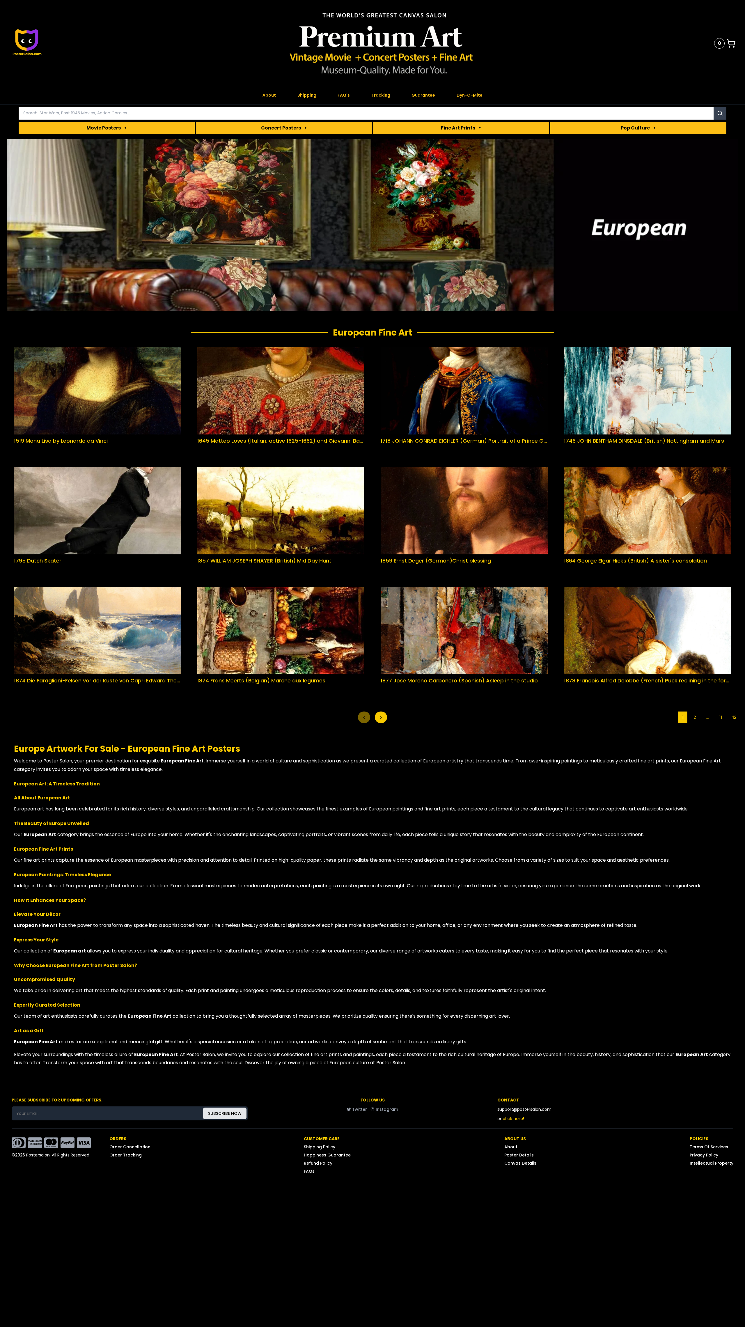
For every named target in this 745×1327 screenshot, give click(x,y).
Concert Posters (284, 128)
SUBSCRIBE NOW (225, 1113)
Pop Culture (638, 128)
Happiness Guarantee (327, 1155)
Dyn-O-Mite (470, 95)
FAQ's (344, 95)
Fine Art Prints (461, 128)
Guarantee (423, 95)
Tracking (380, 95)
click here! (513, 1119)
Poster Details (519, 1155)
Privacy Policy (704, 1155)
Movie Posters (106, 128)
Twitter (359, 1109)
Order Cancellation (129, 1147)
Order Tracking (125, 1155)
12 (734, 717)
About (269, 95)
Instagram (387, 1109)
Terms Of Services (709, 1147)
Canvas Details (520, 1163)
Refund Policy (318, 1163)
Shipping (306, 95)
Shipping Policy (319, 1147)
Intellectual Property (711, 1163)
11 (720, 717)
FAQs (309, 1171)
